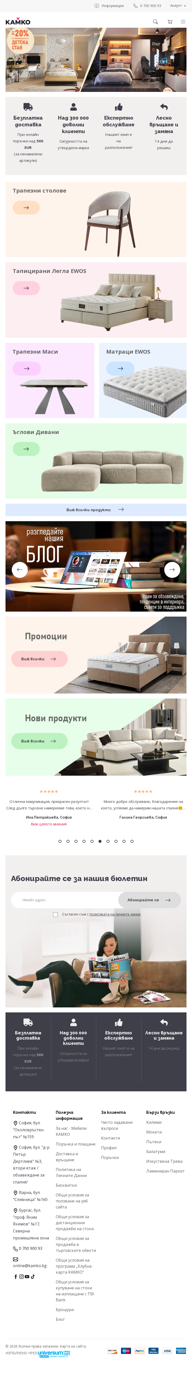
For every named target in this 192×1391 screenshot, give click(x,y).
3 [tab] (138, 82)
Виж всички (32, 659)
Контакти (110, 1138)
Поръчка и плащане (76, 1144)
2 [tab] (130, 82)
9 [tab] (124, 841)
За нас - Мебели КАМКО (71, 1131)
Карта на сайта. (73, 1346)
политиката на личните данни (115, 914)
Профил (108, 1148)
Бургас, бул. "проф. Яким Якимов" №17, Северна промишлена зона (31, 1224)
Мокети (154, 1132)
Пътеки (153, 1142)
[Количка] (170, 22)
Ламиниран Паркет (165, 1171)
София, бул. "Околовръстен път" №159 (28, 1129)
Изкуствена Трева (164, 1161)
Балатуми (155, 1151)
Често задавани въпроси (116, 1125)
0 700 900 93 (150, 5)
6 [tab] (100, 841)
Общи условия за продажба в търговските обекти (76, 1244)
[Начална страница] (18, 21)
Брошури (65, 1309)
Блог (60, 1319)
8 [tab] (116, 841)
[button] (183, 21)
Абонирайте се (143, 900)
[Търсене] (155, 22)
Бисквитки (66, 1185)
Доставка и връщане (67, 1156)
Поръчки (110, 1157)
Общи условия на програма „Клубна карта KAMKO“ (74, 1266)
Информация (113, 5)
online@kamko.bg (30, 1265)
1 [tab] (122, 82)
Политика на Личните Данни (71, 1172)
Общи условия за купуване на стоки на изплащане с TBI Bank (75, 1291)
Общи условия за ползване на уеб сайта (72, 1201)
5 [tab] (92, 841)
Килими (154, 1122)
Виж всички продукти (89, 510)
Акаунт (176, 5)
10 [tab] (132, 841)
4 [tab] (146, 82)
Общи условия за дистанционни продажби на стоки (75, 1222)
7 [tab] (108, 841)
